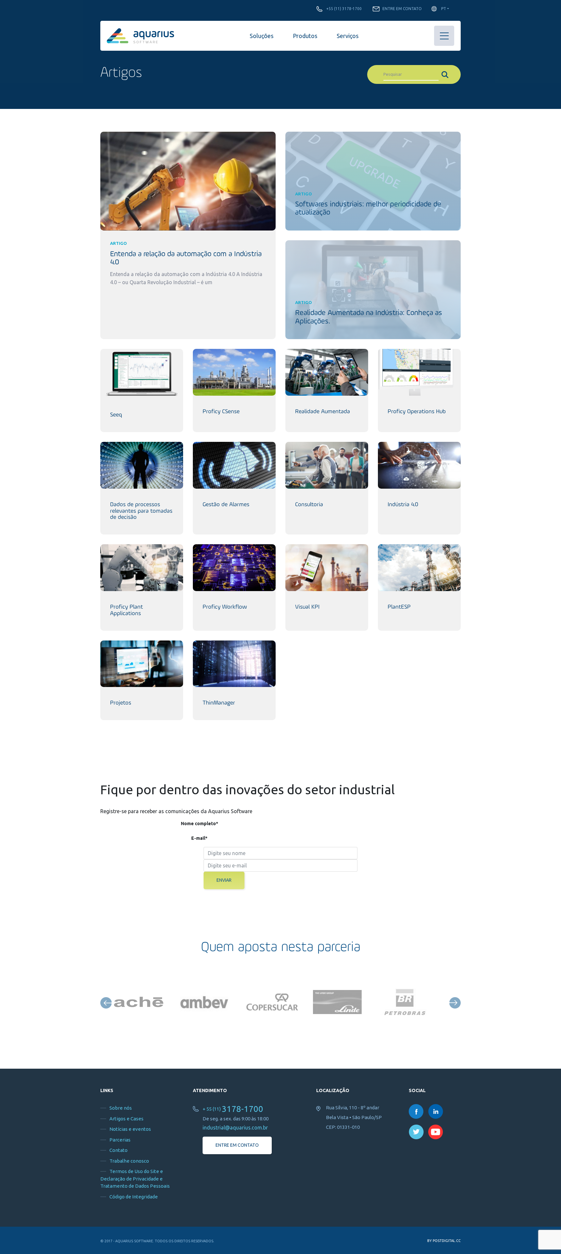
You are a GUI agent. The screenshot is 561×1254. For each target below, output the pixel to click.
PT (443, 9)
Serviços (347, 36)
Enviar (224, 880)
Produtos (305, 36)
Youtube (435, 1132)
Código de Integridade (133, 1196)
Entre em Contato (402, 9)
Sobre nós (120, 1108)
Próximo (455, 1003)
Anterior (106, 1003)
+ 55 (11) (233, 1109)
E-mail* (199, 838)
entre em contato (237, 1145)
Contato (118, 1150)
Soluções (261, 36)
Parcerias (120, 1139)
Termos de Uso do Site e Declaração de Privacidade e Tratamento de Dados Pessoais (135, 1178)
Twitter (416, 1132)
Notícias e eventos (130, 1129)
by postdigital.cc (444, 1241)
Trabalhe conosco (129, 1161)
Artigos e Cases (126, 1118)
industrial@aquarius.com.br (235, 1127)
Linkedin (435, 1111)
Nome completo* (199, 823)
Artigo (118, 243)
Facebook (416, 1111)
